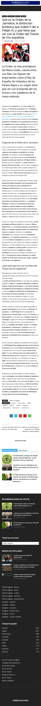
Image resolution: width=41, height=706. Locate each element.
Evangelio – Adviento (8, 602)
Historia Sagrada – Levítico (10, 593)
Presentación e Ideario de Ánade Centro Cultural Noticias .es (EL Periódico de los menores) (25, 458)
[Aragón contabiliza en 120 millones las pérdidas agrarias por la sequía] (7, 567)
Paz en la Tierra (7, 669)
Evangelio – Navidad (8, 605)
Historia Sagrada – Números (11, 596)
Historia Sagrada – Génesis (10, 587)
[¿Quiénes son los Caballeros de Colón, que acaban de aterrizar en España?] (7, 467)
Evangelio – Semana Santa (10, 611)
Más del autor (23, 450)
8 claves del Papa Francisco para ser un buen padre (11, 428)
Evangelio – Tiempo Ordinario (11, 617)
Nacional (18, 16)
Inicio (3, 13)
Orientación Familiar (8, 666)
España (29, 403)
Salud (3, 643)
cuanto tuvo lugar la (19, 116)
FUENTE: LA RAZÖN (14, 400)
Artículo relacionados (9, 450)
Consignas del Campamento (11, 663)
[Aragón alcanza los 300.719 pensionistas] (7, 558)
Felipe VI (12, 405)
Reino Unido (16, 407)
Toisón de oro (25, 407)
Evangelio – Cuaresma (9, 608)
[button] (38, 8)
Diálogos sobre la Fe (8, 675)
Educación (5, 649)
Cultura (9, 13)
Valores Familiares (8, 681)
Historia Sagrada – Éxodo (10, 590)
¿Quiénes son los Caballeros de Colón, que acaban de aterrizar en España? (25, 467)
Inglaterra (25, 405)
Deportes (5, 652)
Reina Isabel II (6, 407)
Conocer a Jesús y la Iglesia (11, 660)
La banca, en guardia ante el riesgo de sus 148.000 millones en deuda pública (30, 429)
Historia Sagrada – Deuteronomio (13, 599)
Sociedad (23, 16)
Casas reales (21, 403)
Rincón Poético (7, 672)
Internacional (11, 16)
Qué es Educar (6, 678)
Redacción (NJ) (8, 41)
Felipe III (5, 405)
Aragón (4, 631)
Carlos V (13, 403)
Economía (5, 637)
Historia (18, 405)
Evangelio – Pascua (8, 614)
